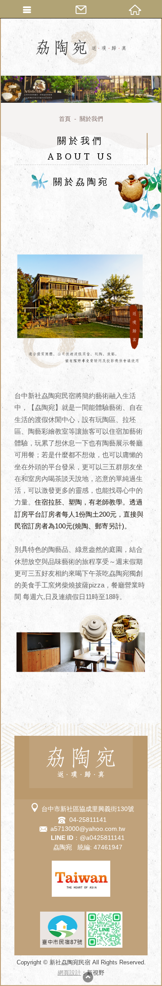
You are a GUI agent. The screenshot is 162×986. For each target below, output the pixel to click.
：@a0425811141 (88, 837)
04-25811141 (88, 819)
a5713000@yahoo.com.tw (87, 828)
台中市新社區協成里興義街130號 (87, 808)
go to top (87, 977)
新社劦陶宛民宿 (81, 47)
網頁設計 (69, 972)
